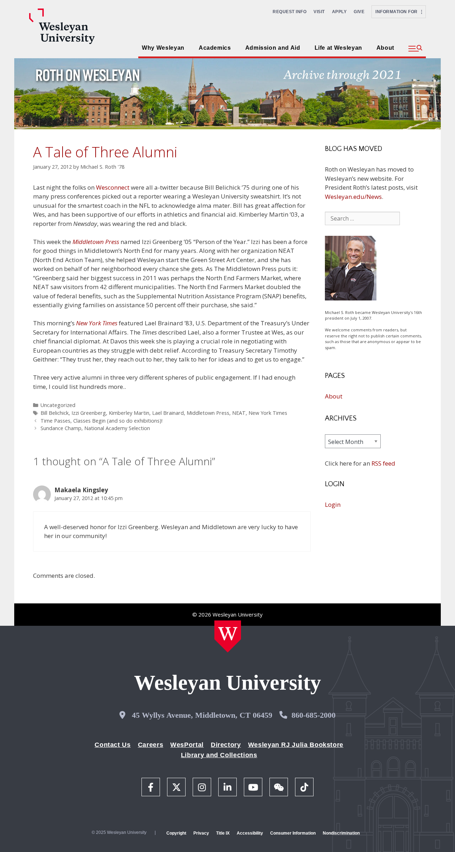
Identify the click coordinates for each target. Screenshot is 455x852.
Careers (150, 744)
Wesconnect (112, 187)
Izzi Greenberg (88, 412)
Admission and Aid (272, 48)
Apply (339, 11)
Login (333, 504)
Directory (226, 744)
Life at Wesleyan (338, 48)
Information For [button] (398, 11)
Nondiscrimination (341, 833)
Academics (215, 48)
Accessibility (250, 833)
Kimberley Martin (129, 412)
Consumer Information (293, 833)
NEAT (239, 412)
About (385, 48)
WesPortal (187, 744)
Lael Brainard (168, 412)
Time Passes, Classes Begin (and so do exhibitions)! (101, 420)
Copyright (176, 833)
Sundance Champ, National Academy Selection (95, 428)
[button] (415, 48)
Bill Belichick (55, 412)
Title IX (223, 833)
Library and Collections (219, 755)
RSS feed (383, 463)
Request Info (289, 11)
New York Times (267, 412)
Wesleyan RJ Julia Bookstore (295, 744)
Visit (319, 11)
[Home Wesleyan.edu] (227, 636)
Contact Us (112, 744)
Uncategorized (58, 405)
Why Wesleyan (163, 48)
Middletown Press (96, 242)
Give (359, 11)
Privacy (201, 833)
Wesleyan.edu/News (353, 196)
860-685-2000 (313, 715)
